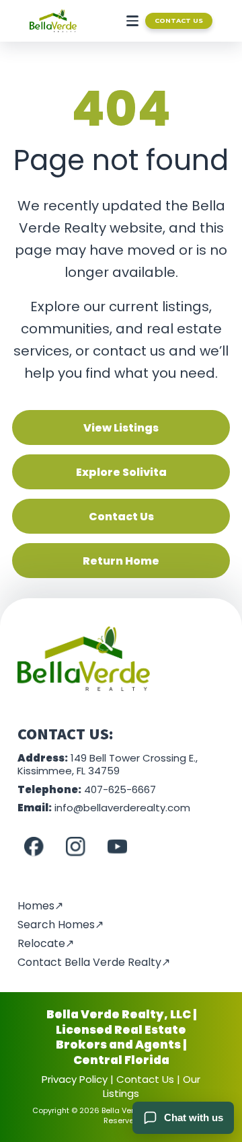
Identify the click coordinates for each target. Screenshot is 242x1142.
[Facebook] (33, 847)
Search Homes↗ (60, 924)
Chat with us (193, 1117)
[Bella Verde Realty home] (53, 20)
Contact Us (179, 20)
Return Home (121, 561)
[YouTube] (117, 847)
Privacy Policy (75, 1079)
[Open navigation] (129, 21)
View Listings (121, 428)
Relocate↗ (45, 943)
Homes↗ (40, 905)
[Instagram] (75, 847)
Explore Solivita (121, 472)
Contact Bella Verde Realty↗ (93, 962)
